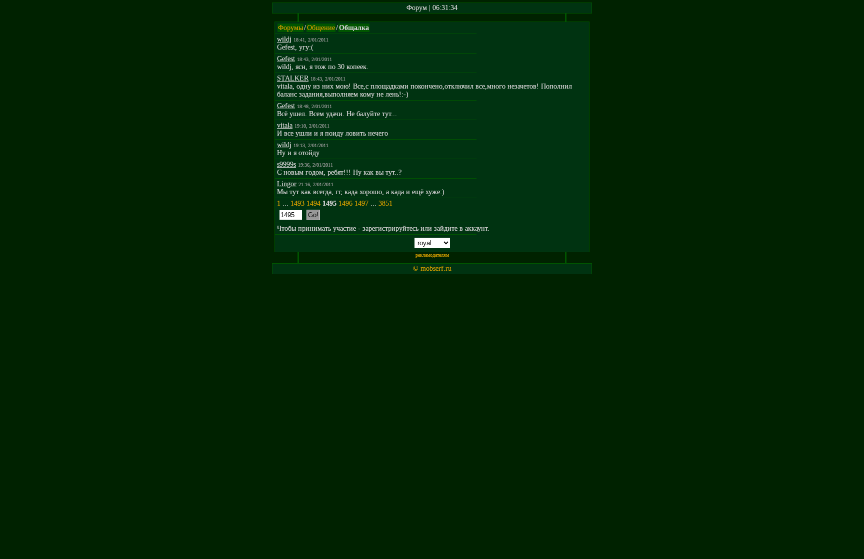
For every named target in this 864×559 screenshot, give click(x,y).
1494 (313, 203)
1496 (345, 203)
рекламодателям (432, 255)
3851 (385, 203)
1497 (361, 203)
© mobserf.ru (432, 268)
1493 (297, 203)
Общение (321, 28)
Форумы (290, 28)
